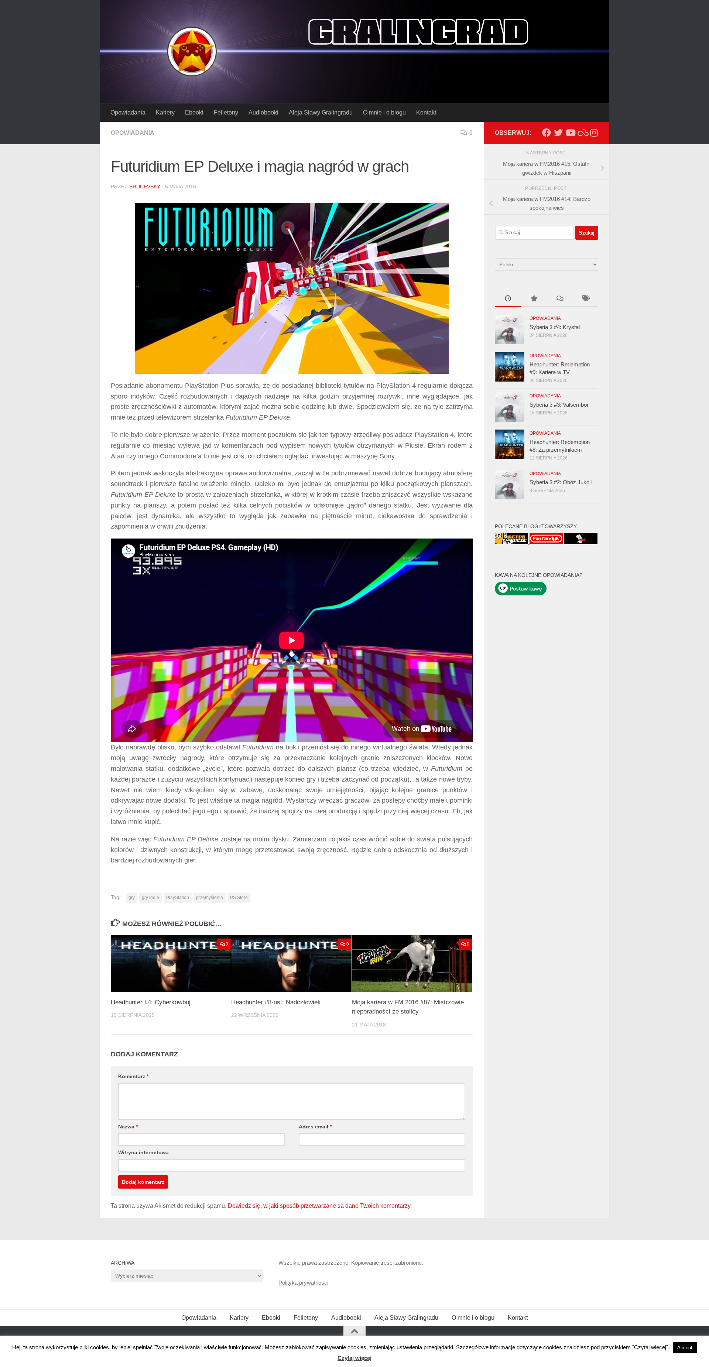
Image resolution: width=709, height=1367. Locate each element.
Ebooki (194, 112)
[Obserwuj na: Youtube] (570, 132)
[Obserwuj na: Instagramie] (593, 132)
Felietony (226, 112)
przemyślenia (209, 897)
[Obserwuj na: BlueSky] (582, 132)
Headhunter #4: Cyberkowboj (151, 1002)
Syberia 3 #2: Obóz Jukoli (561, 482)
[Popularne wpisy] (534, 299)
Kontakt (426, 112)
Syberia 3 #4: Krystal (555, 327)
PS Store (239, 897)
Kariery (165, 112)
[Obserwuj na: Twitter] (558, 132)
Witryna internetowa (143, 1152)
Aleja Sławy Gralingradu (321, 112)
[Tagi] (585, 299)
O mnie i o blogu (384, 112)
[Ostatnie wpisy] (508, 299)
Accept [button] (684, 1347)
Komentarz (133, 1076)
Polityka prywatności (303, 1282)
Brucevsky (144, 186)
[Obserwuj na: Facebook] (546, 132)
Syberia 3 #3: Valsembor (559, 404)
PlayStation (177, 897)
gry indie (150, 897)
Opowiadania (127, 112)
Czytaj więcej (354, 1358)
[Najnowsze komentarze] (559, 299)
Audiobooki (263, 112)
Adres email (315, 1127)
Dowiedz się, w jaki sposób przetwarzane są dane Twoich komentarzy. (320, 1206)
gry (132, 897)
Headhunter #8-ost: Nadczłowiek (276, 1002)
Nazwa (128, 1127)
